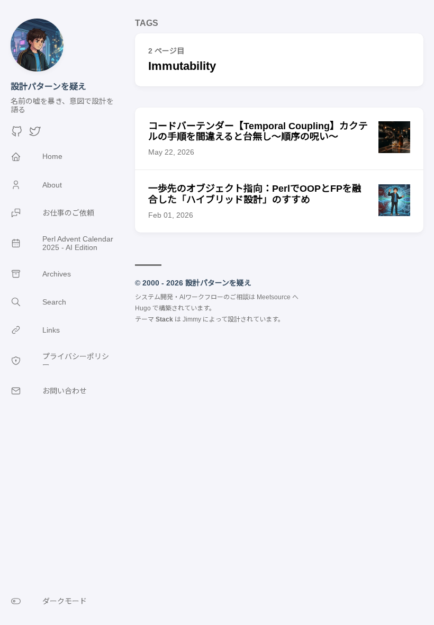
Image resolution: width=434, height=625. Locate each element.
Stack (164, 319)
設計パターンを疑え (48, 86)
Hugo (143, 308)
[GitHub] (17, 134)
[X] (35, 134)
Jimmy (192, 319)
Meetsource (274, 297)
